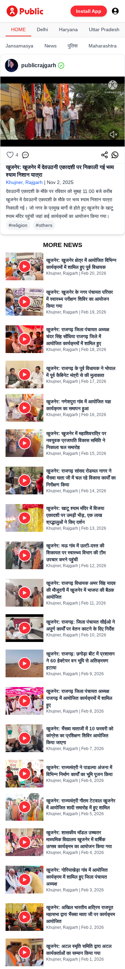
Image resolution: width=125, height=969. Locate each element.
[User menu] (115, 11)
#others (44, 225)
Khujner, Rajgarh (24, 182)
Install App (88, 11)
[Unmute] (113, 134)
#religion (18, 225)
